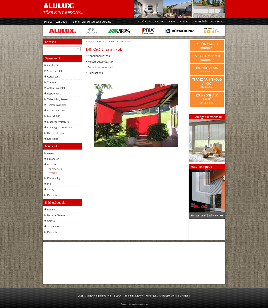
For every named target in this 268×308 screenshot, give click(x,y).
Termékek (52, 173)
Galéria (171, 21)
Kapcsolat (217, 21)
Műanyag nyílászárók (58, 121)
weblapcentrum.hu (139, 304)
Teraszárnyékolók (56, 104)
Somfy (50, 189)
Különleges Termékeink (59, 127)
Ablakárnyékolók (56, 88)
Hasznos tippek (55, 133)
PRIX (49, 183)
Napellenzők (54, 93)
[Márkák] (134, 30)
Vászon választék (56, 110)
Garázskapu (53, 76)
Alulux (50, 153)
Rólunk (159, 21)
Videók (183, 21)
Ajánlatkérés (199, 21)
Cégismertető (54, 169)
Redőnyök (52, 65)
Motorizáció (53, 116)
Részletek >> (207, 47)
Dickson (51, 164)
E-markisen (53, 158)
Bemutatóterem (56, 215)
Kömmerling (54, 178)
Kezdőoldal (144, 21)
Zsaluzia (51, 82)
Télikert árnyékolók (57, 99)
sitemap (184, 295)
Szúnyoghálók (55, 71)
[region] (207, 194)
